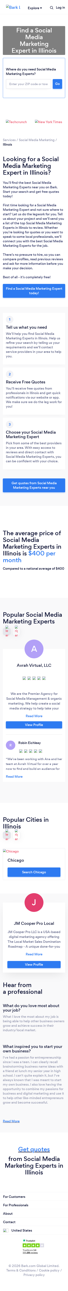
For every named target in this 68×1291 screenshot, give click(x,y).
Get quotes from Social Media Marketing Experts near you (34, 485)
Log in (60, 7)
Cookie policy (49, 1270)
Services (9, 140)
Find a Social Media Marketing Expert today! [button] (34, 290)
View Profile (34, 725)
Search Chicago (34, 872)
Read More (11, 1121)
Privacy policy (34, 1275)
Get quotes (34, 1149)
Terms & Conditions (21, 1270)
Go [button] (57, 84)
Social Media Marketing (37, 140)
